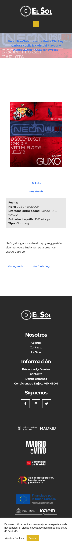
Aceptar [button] (33, 538)
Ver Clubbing (41, 266)
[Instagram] (36, 403)
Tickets (36, 183)
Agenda (36, 342)
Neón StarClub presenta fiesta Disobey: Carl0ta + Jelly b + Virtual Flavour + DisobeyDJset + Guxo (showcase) (36, 45)
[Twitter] (46, 403)
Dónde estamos (36, 378)
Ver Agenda (15, 266)
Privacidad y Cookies (36, 369)
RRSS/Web (36, 191)
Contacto (36, 347)
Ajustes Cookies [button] (14, 538)
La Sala (36, 352)
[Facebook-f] (25, 403)
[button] (36, 24)
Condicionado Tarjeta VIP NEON (36, 383)
